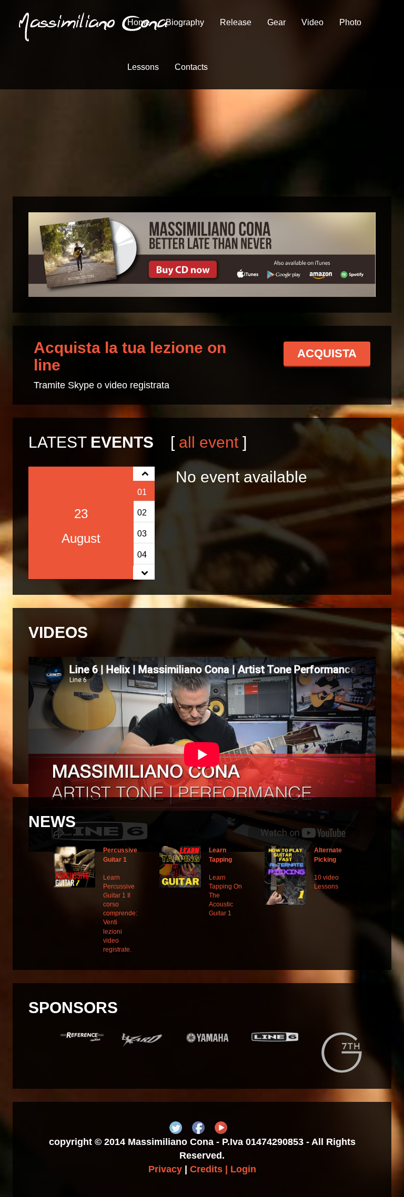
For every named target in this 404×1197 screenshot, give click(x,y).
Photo (350, 22)
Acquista (327, 353)
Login (243, 1169)
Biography (185, 22)
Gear (276, 22)
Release (235, 22)
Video (312, 22)
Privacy (165, 1169)
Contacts (191, 67)
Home (138, 22)
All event (208, 442)
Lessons (143, 67)
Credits (206, 1169)
